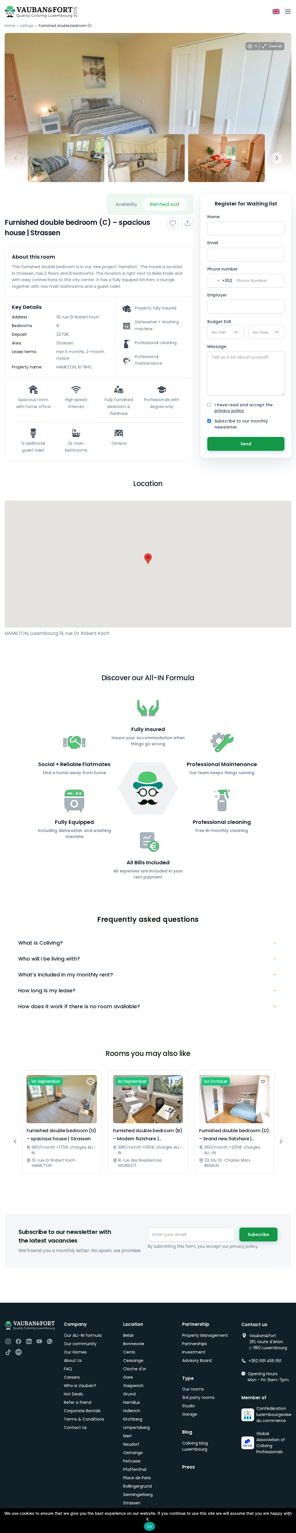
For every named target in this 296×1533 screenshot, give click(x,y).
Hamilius (131, 1402)
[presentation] (15, 158)
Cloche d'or (134, 1369)
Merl (127, 1436)
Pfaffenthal (134, 1469)
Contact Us (75, 1427)
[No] (289, 1515)
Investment (194, 1352)
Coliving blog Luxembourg (195, 1446)
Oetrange (133, 1453)
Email (212, 243)
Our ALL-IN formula (83, 1335)
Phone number (223, 277)
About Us (73, 1360)
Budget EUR (219, 322)
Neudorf (131, 1444)
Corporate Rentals (82, 1411)
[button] (148, 558)
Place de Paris (137, 1478)
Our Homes (75, 1352)
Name (213, 217)
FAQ (68, 1369)
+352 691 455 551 (265, 1361)
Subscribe (258, 1234)
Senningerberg (138, 1494)
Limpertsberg (136, 1427)
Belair (128, 1335)
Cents (129, 1352)
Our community (80, 1344)
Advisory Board (197, 1360)
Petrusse (131, 1461)
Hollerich (131, 1411)
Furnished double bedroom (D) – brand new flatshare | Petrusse (234, 1138)
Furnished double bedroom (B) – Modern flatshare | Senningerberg (147, 1138)
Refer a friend (77, 1402)
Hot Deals (73, 1394)
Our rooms (193, 1389)
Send (245, 444)
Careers (72, 1377)
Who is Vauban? (80, 1386)
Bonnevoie (133, 1344)
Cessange (133, 1360)
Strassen (131, 1503)
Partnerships (194, 1344)
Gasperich (133, 1386)
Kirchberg (132, 1419)
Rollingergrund (137, 1486)
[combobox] (220, 280)
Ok (149, 1526)
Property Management (205, 1335)
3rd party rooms (198, 1397)
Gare (128, 1377)
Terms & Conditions (84, 1419)
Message (216, 346)
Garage (189, 1414)
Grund (129, 1394)
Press (188, 1467)
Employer (217, 295)
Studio (188, 1406)
